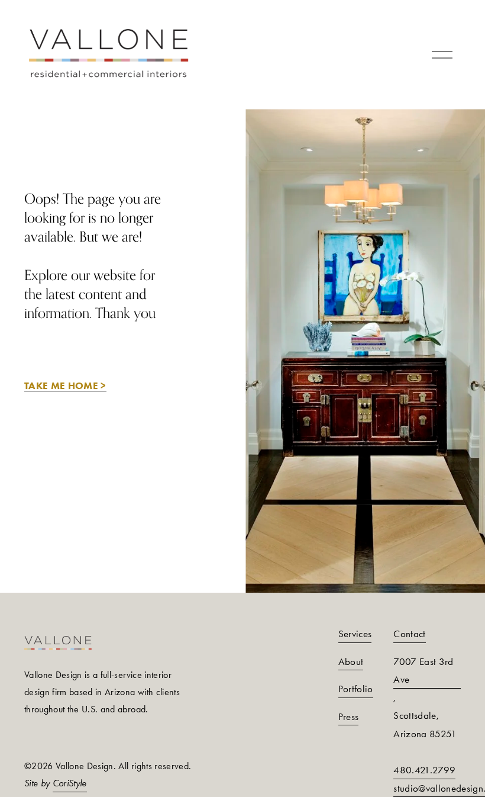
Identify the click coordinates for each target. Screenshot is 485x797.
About (351, 661)
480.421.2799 (424, 770)
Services (355, 633)
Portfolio (355, 689)
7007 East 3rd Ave (423, 670)
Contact (409, 633)
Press (348, 716)
